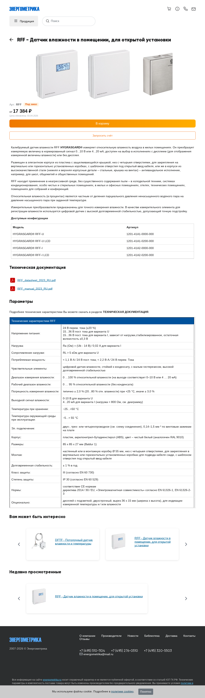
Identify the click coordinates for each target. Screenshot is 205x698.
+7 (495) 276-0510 (124, 651)
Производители (111, 635)
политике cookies (122, 691)
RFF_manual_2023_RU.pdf (34, 288)
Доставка (171, 635)
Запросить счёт (102, 135)
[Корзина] (169, 9)
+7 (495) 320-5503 (158, 651)
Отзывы (84, 639)
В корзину (102, 123)
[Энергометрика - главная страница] (26, 7)
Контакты (189, 635)
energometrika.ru (52, 679)
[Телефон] (185, 9)
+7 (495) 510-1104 (92, 651)
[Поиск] (47, 21)
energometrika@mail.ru (98, 654)
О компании (87, 635)
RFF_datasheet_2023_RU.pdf (36, 280)
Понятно (145, 691)
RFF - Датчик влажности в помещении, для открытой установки (153, 541)
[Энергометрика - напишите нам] (194, 9)
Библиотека (152, 635)
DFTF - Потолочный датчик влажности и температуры (74, 541)
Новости (133, 635)
